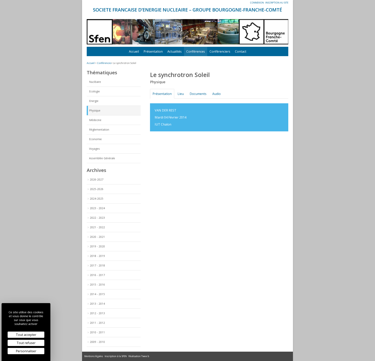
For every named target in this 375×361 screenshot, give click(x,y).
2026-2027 (96, 179)
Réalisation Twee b (139, 356)
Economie (95, 139)
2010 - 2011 (97, 332)
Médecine (95, 120)
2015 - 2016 (97, 284)
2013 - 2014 (97, 303)
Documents (198, 94)
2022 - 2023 (97, 217)
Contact (240, 51)
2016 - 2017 (97, 275)
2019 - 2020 (97, 246)
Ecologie (94, 91)
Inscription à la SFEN (116, 356)
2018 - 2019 (97, 256)
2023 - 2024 (97, 208)
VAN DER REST (165, 110)
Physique (94, 110)
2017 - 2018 (97, 265)
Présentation (153, 51)
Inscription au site (276, 2)
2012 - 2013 (97, 313)
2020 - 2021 (97, 237)
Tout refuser (26, 343)
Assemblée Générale (102, 158)
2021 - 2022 (97, 227)
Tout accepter (26, 335)
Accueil (134, 51)
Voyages (94, 148)
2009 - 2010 (97, 342)
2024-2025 (96, 198)
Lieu (181, 94)
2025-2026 (96, 189)
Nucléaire (95, 82)
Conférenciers (220, 51)
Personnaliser (26, 351)
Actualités (174, 51)
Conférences (195, 51)
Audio (216, 94)
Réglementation (99, 129)
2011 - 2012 (97, 323)
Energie (93, 101)
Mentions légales (93, 356)
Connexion (257, 2)
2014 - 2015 (97, 294)
